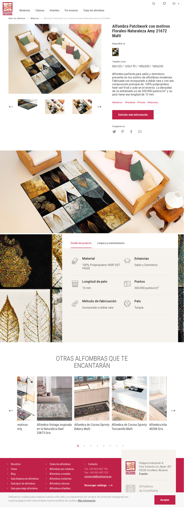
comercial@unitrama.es (97, 476)
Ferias (14, 469)
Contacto (93, 464)
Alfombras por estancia (62, 469)
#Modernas (117, 102)
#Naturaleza (152, 102)
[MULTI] (115, 52)
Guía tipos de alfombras (23, 483)
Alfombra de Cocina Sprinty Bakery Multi (92, 427)
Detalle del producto (81, 243)
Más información (87, 500)
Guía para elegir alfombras (24, 488)
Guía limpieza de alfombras (25, 478)
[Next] (99, 107)
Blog (13, 473)
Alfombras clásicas (60, 483)
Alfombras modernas (60, 478)
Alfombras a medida (60, 473)
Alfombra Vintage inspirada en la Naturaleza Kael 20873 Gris (54, 429)
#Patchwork (130, 102)
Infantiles (54, 10)
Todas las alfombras (93, 10)
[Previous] (10, 107)
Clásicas (39, 10)
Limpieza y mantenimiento (111, 243)
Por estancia (71, 10)
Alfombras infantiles (60, 488)
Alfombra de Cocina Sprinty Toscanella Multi (129, 427)
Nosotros (16, 464)
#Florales (141, 102)
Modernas (25, 10)
